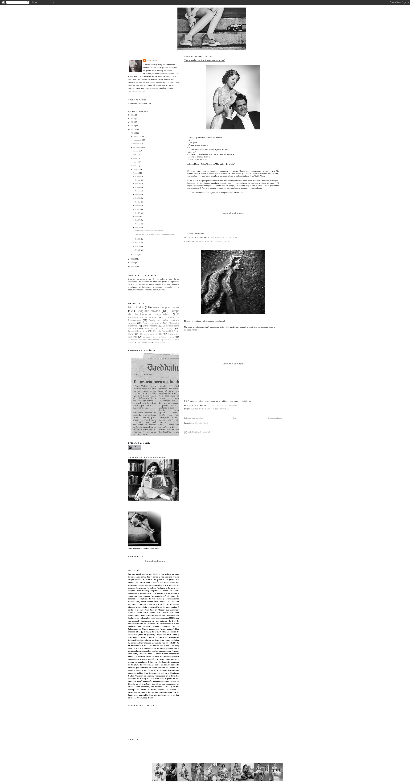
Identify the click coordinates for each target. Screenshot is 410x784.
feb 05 (137, 239)
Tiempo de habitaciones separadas (212, 409)
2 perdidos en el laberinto (224, 238)
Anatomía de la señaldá (142, 317)
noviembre (137, 140)
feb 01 (137, 250)
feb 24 (137, 187)
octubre (136, 144)
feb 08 (137, 224)
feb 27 (137, 176)
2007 (133, 266)
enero (135, 255)
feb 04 (137, 243)
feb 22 (137, 194)
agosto (136, 151)
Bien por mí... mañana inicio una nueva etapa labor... (155, 234)
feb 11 (137, 217)
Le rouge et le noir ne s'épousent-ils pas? (159, 337)
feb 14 (137, 213)
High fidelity (136, 307)
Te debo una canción (136, 340)
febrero (136, 173)
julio (134, 155)
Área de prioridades (166, 307)
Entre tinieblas (150, 326)
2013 (133, 122)
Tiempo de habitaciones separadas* (204, 60)
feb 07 (137, 227)
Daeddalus (152, 60)
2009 (133, 259)
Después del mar (143, 342)
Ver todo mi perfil (137, 92)
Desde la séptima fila (151, 334)
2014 (133, 119)
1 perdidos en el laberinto (224, 405)
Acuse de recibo (152, 323)
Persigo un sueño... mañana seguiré (213, 241)
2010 (133, 133)
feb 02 (137, 246)
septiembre (137, 147)
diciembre (137, 136)
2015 (133, 115)
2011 (133, 129)
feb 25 (137, 184)
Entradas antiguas (275, 418)
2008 (133, 263)
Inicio (235, 418)
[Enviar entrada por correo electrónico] (238, 238)
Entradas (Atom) (201, 423)
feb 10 (137, 220)
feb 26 (137, 180)
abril (135, 166)
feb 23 (137, 191)
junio (135, 158)
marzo (136, 169)
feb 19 (137, 202)
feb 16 (137, 209)
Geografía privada (148, 311)
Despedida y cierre (138, 331)
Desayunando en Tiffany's (159, 328)
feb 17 (137, 205)
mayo (135, 162)
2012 (133, 126)
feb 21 (137, 198)
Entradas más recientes (193, 418)
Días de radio (158, 342)
